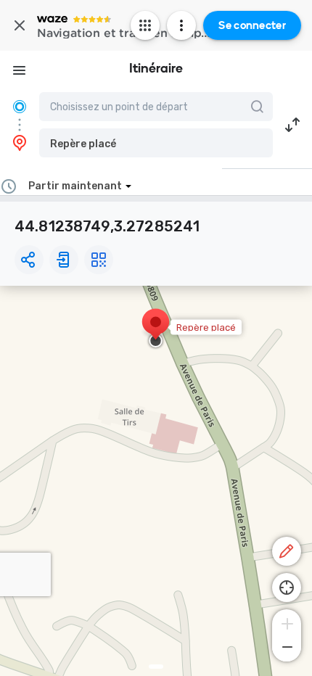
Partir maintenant (75, 186)
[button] (156, 142)
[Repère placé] (156, 329)
